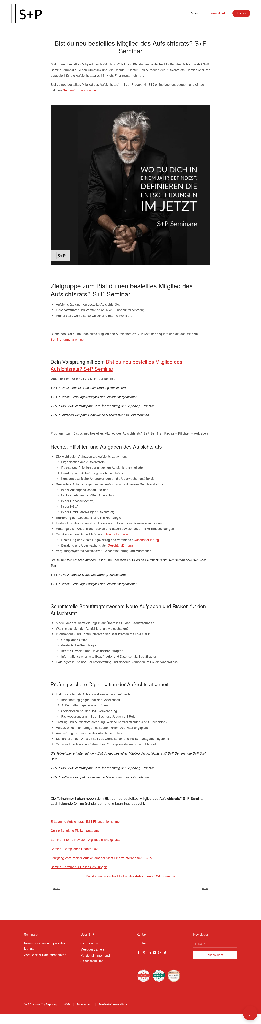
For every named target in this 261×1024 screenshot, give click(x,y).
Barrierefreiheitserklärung (113, 1004)
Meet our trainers (92, 949)
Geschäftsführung (117, 534)
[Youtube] (154, 952)
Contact (241, 13)
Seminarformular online (79, 90)
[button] (250, 1013)
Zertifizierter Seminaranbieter (45, 954)
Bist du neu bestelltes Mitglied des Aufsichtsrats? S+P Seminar (116, 365)
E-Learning (197, 13)
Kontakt (142, 943)
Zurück (56, 888)
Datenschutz (84, 1004)
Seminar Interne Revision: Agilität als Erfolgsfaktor (86, 839)
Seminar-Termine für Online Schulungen (79, 866)
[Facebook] (138, 952)
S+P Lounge (89, 943)
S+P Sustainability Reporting (40, 1004)
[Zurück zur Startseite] (27, 13)
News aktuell (217, 13)
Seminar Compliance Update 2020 (75, 848)
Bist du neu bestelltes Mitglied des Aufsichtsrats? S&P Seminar (130, 876)
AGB (67, 1004)
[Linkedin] (149, 952)
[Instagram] (160, 952)
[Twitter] (144, 952)
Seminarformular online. (68, 339)
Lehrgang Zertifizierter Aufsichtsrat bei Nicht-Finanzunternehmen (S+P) (101, 857)
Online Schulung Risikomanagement (76, 830)
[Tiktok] (165, 952)
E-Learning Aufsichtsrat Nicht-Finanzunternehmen (86, 821)
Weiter (205, 888)
